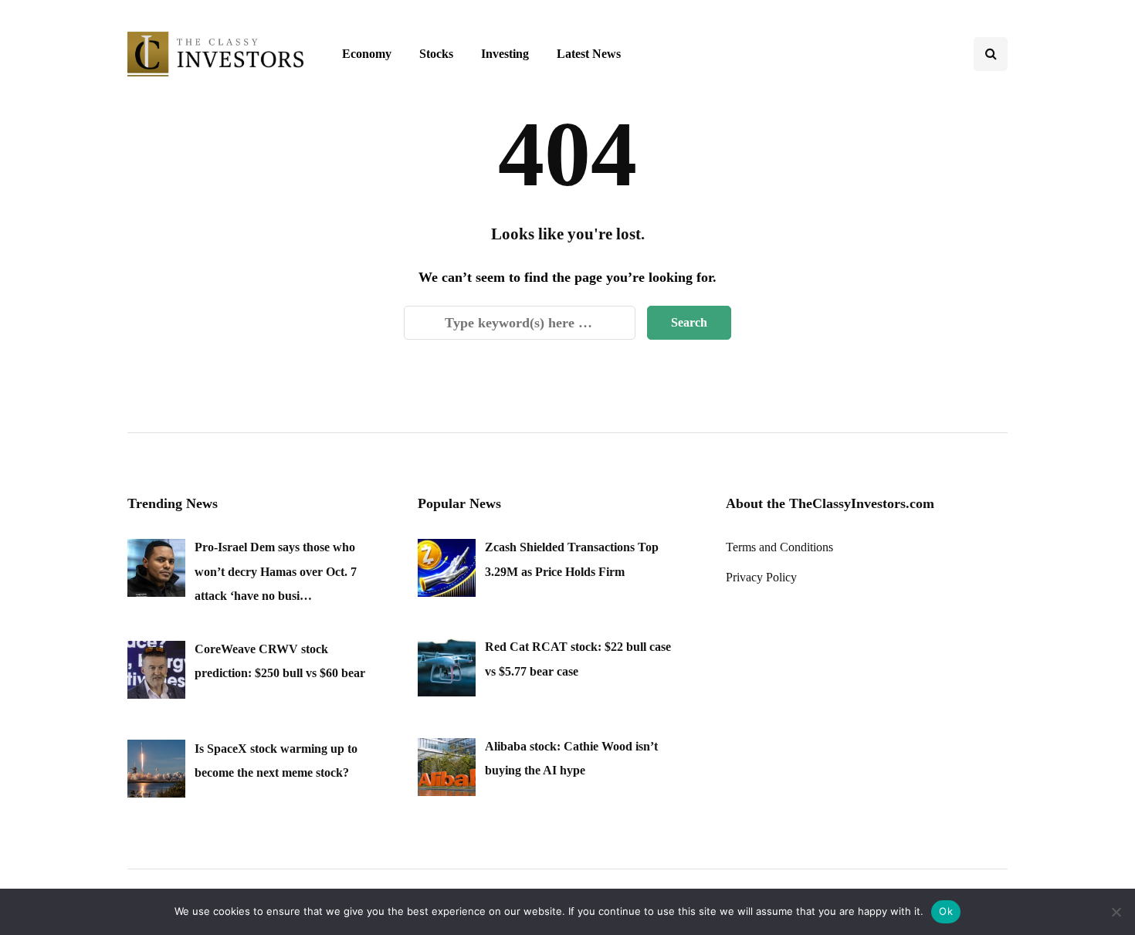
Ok (946, 911)
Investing (505, 53)
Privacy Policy (761, 577)
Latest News (589, 53)
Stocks (436, 53)
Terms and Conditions (779, 547)
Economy (366, 53)
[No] (1115, 912)
